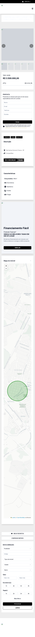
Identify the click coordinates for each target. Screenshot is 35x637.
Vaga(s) (5, 590)
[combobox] (17, 548)
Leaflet (13, 517)
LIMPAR (17, 608)
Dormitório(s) (7, 582)
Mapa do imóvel (9, 261)
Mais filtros (17, 598)
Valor (4, 574)
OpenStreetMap (21, 517)
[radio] (6, 585)
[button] (3, 46)
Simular (17, 247)
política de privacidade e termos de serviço (16, 127)
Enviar (17, 122)
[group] (17, 585)
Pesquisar (17, 604)
